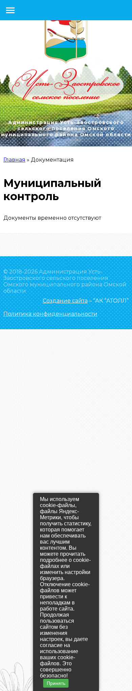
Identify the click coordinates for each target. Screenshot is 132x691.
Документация (52, 160)
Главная (14, 160)
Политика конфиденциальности (50, 314)
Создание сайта (65, 300)
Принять (56, 683)
